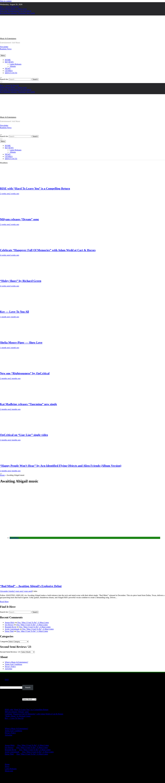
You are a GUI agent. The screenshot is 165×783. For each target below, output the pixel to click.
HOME (8, 60)
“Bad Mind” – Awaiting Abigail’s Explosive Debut (31, 586)
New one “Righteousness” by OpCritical (15, 11)
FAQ (7, 680)
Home (2, 475)
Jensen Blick (9, 622)
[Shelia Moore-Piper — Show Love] (14, 337)
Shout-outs (9, 771)
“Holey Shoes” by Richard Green (20, 280)
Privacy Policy (10, 666)
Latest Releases (15, 64)
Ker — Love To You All (9, 7)
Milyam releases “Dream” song (19, 219)
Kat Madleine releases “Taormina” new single (17, 13)
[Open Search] (1, 77)
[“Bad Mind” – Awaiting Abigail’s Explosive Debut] (41, 534)
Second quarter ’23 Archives (11, 699)
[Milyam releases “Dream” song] (14, 214)
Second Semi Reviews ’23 (10, 652)
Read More (4, 602)
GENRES (9, 71)
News (7, 766)
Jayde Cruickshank (12, 629)
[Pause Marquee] (1, 473)
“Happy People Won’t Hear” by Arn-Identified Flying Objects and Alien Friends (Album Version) (60, 465)
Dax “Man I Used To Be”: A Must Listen (33, 622)
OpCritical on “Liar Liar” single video (24, 434)
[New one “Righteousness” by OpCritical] (14, 368)
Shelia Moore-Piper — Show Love (13, 9)
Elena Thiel (9, 631)
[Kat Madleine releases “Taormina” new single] (14, 399)
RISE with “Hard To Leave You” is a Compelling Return (35, 188)
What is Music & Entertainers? (16, 662)
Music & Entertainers (8, 38)
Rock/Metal (14, 538)
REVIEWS (9, 62)
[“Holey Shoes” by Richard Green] (14, 276)
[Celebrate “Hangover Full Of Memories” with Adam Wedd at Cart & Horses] (14, 245)
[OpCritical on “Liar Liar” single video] (14, 430)
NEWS (7, 68)
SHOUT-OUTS (11, 73)
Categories (4, 641)
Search (2, 684)
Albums (13, 66)
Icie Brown (9, 625)
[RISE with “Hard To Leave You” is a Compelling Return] (14, 183)
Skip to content (5, 1)
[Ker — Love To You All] (14, 306)
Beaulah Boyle (10, 627)
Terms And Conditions (13, 664)
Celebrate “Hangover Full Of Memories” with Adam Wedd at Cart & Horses (48, 250)
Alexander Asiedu (7, 591)
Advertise (8, 669)
